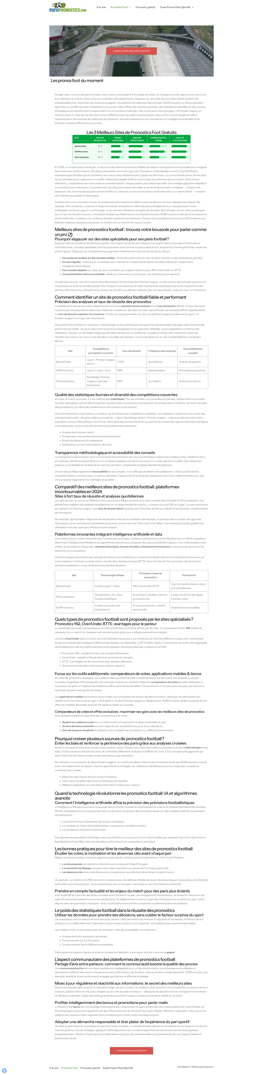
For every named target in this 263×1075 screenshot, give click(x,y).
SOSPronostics (81, 151)
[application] (129, 7)
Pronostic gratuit (145, 7)
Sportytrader (80, 146)
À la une (101, 7)
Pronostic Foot (119, 7)
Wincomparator (82, 157)
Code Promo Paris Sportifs (175, 7)
